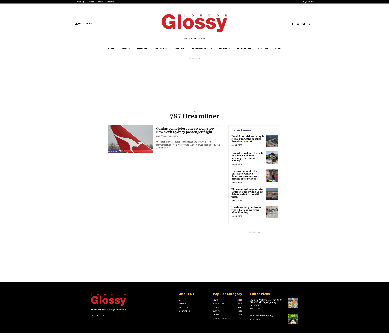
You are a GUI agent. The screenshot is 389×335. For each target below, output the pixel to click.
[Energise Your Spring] (293, 319)
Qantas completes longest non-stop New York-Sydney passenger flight (185, 130)
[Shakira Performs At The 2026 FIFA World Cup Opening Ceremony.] (293, 303)
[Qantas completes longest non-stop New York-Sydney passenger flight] (130, 139)
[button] (310, 24)
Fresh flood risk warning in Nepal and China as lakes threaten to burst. (248, 139)
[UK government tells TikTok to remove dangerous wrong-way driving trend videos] (272, 175)
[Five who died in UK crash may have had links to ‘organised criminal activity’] (272, 157)
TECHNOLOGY (113, 151)
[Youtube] (304, 24)
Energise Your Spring (261, 315)
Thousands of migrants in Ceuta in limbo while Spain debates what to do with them (247, 193)
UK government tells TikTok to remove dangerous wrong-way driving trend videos (245, 175)
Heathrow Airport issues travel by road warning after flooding (246, 210)
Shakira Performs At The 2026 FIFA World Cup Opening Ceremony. (266, 303)
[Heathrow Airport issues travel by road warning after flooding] (272, 212)
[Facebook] (292, 24)
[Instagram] (98, 315)
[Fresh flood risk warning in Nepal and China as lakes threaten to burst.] (272, 141)
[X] (298, 24)
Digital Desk (161, 136)
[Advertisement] (198, 81)
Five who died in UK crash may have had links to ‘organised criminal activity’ (247, 157)
